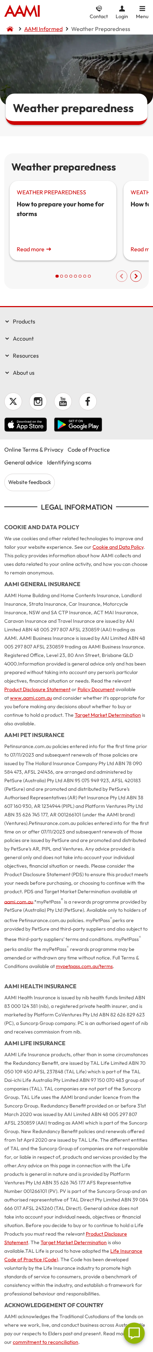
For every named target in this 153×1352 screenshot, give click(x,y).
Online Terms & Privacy (33, 449)
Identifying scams (69, 462)
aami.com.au (18, 901)
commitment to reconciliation (45, 1342)
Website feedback (29, 482)
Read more (30, 249)
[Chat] (134, 1333)
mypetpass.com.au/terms (84, 966)
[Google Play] (78, 425)
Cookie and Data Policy (118, 547)
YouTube (63, 401)
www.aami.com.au (31, 698)
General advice (23, 462)
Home (22, 11)
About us (24, 372)
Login (122, 16)
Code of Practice (89, 449)
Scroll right (136, 276)
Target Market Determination (108, 715)
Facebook (88, 401)
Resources (26, 355)
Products (24, 321)
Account (23, 338)
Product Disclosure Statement (37, 689)
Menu (142, 16)
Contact (99, 16)
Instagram (38, 401)
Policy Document (96, 689)
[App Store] (25, 425)
